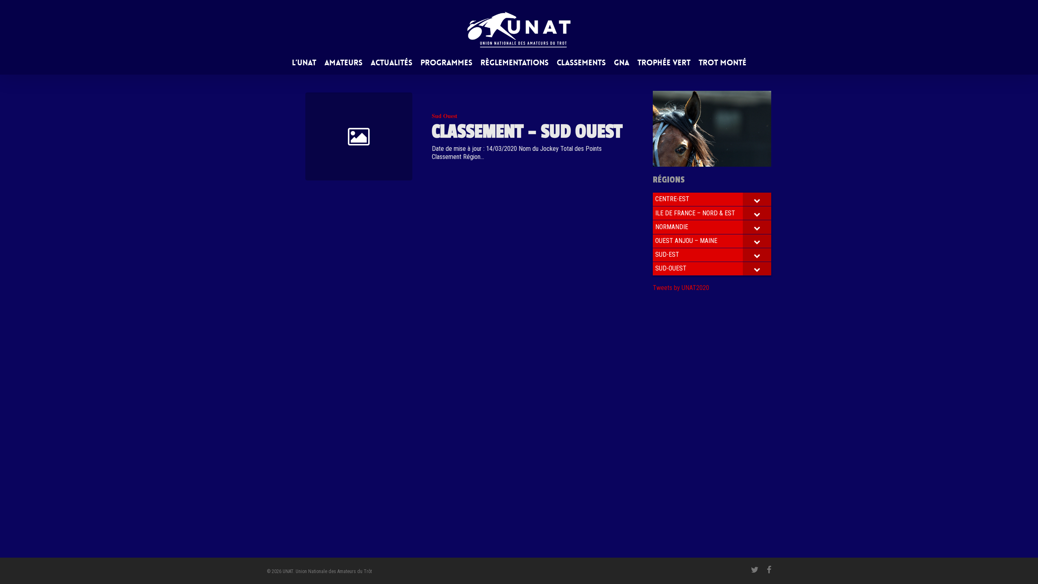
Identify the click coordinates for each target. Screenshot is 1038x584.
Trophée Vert (664, 63)
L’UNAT (304, 63)
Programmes (446, 63)
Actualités (391, 63)
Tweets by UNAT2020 (681, 288)
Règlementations (514, 63)
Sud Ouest (444, 116)
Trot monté (722, 63)
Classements (581, 63)
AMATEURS (343, 63)
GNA (621, 63)
